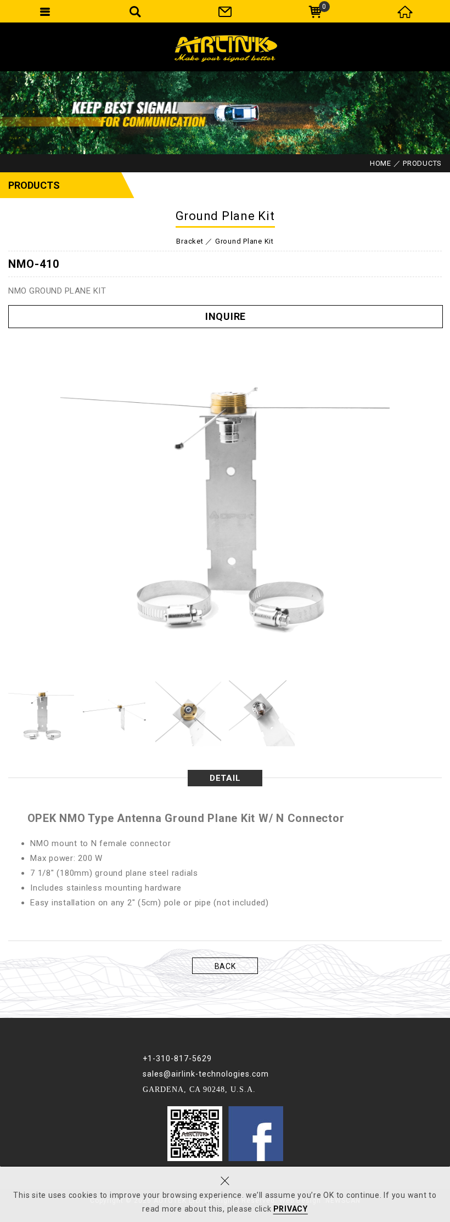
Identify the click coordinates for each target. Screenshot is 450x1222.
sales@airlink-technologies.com (206, 1073)
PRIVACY (290, 1208)
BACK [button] (225, 966)
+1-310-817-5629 (177, 1058)
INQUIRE (225, 316)
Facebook (255, 1133)
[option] (225, 498)
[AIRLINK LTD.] (225, 46)
